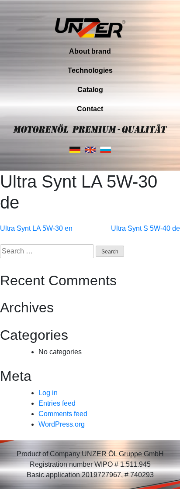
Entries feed (57, 403)
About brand (90, 51)
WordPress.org (61, 424)
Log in (48, 393)
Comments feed (62, 413)
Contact (90, 109)
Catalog (90, 89)
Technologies (90, 70)
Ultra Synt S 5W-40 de (145, 228)
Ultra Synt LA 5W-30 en (36, 228)
